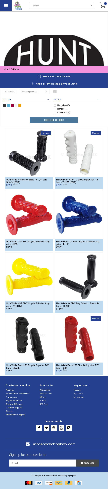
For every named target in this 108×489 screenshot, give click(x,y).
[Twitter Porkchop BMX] (46, 428)
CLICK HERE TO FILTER (54, 120)
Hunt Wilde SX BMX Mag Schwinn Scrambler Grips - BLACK (78, 304)
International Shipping (15, 415)
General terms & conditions (18, 393)
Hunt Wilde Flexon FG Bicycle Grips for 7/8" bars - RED (77, 366)
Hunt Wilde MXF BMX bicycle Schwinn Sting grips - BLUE (77, 243)
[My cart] (103, 5)
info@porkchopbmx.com (54, 444)
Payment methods (14, 400)
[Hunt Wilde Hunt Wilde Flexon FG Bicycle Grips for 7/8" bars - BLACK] (29, 338)
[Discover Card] (48, 483)
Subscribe (89, 463)
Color (7, 99)
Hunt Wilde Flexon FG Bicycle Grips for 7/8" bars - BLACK (27, 366)
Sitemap (9, 411)
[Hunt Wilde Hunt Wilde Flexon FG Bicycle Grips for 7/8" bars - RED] (79, 338)
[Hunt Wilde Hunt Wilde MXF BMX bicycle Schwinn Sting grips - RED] (29, 215)
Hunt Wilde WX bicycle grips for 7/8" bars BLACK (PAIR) (26, 181)
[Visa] (38, 483)
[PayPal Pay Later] (68, 483)
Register (77, 390)
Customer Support (14, 408)
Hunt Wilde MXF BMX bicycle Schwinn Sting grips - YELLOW (28, 304)
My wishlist (79, 397)
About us (10, 390)
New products (46, 393)
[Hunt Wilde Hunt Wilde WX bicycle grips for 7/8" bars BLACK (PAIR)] (29, 153)
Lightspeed (72, 476)
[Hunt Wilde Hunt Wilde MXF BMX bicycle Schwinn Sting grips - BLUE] (79, 215)
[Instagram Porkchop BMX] (69, 428)
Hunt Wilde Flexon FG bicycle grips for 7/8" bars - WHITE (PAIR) (77, 181)
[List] (55, 92)
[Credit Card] (78, 483)
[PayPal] (58, 483)
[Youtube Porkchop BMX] (61, 428)
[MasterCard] (28, 483)
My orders (78, 393)
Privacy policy (12, 397)
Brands (43, 400)
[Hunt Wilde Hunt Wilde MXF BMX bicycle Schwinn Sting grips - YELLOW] (29, 277)
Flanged (62, 109)
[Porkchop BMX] (21, 5)
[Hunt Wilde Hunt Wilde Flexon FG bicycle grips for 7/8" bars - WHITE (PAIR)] (79, 153)
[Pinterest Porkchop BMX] (54, 428)
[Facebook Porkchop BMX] (39, 428)
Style (57, 99)
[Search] (91, 5)
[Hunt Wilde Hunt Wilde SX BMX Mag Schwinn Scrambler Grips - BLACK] (79, 277)
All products (45, 390)
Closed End (63, 112)
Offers (43, 397)
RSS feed (44, 404)
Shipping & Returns (14, 404)
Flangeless (63, 105)
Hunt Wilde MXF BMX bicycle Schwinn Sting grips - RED (28, 243)
